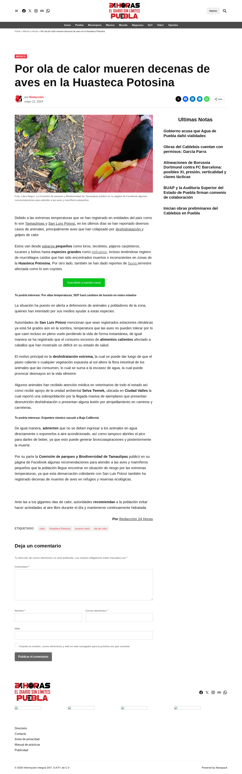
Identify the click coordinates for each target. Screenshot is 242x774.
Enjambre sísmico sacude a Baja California (70, 417)
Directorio (21, 728)
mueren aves (82, 528)
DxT (150, 25)
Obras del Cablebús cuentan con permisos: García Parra (193, 149)
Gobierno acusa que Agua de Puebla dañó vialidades (190, 133)
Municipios (95, 25)
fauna (133, 263)
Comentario (22, 566)
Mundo (123, 25)
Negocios (137, 25)
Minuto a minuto (30, 31)
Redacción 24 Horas (136, 519)
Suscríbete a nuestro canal (84, 282)
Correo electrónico (97, 610)
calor (42, 528)
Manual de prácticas (27, 744)
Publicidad (21, 750)
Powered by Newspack (214, 767)
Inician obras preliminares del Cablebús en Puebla (191, 210)
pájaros (49, 246)
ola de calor (100, 528)
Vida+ (160, 25)
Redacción (36, 97)
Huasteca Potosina (60, 528)
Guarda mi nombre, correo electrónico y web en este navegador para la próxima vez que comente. (74, 646)
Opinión (173, 25)
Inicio (67, 25)
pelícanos (99, 252)
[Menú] (16, 11)
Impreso (213, 11)
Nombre (20, 610)
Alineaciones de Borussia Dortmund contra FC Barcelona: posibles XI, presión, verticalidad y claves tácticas (195, 169)
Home (18, 31)
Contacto (20, 733)
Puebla (79, 25)
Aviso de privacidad (27, 739)
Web (17, 628)
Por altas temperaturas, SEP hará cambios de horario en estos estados (88, 295)
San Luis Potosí (61, 223)
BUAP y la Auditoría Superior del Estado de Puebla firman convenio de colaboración (195, 193)
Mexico (110, 25)
